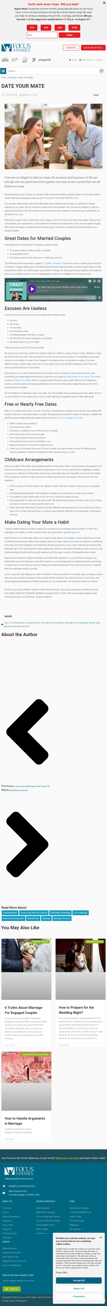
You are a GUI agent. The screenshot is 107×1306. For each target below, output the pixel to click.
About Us (7, 1201)
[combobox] (52, 71)
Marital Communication (13, 918)
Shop (72, 1201)
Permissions (21, 1301)
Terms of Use (44, 1297)
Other (69, 35)
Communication (18, 623)
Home (4, 77)
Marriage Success (21, 626)
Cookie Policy (7, 1301)
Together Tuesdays (52, 263)
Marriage (13, 77)
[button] (3, 71)
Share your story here (67, 1158)
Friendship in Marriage (63, 623)
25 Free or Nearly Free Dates (70, 418)
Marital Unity (94, 623)
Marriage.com (73, 532)
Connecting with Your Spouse (39, 623)
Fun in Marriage (81, 623)
